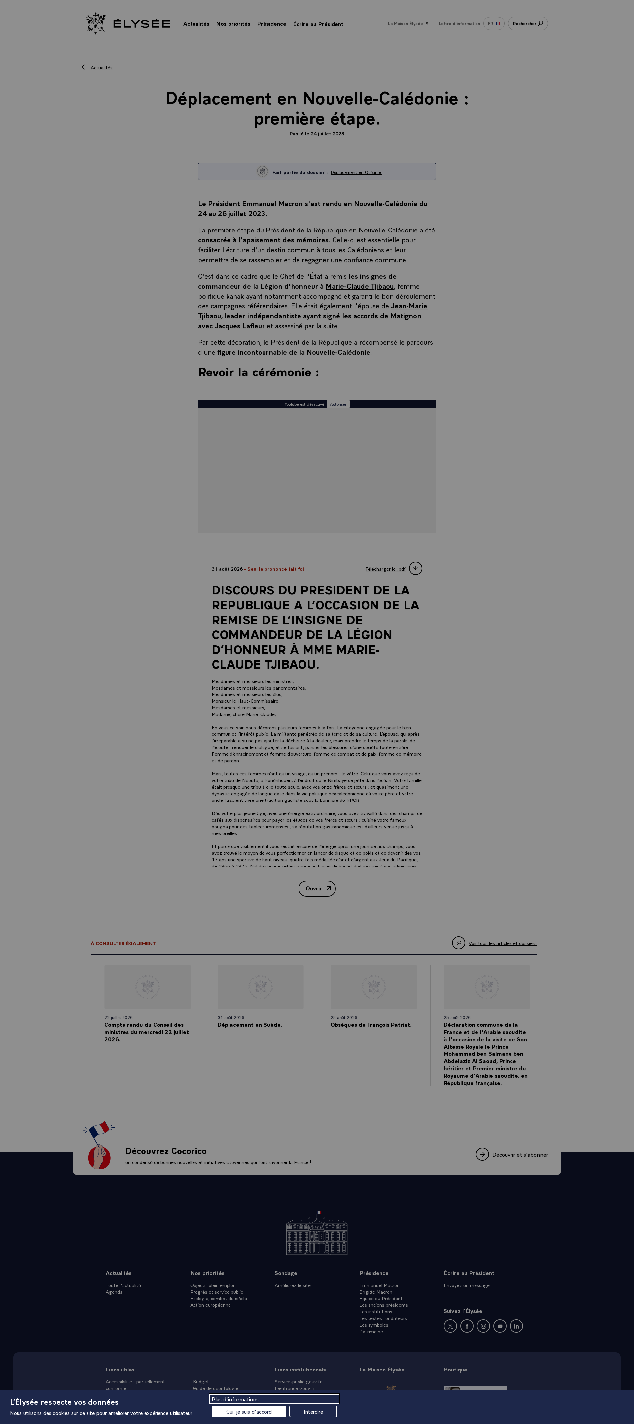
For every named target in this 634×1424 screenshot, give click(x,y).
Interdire (313, 1411)
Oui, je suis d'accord (249, 1411)
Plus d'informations (235, 1399)
